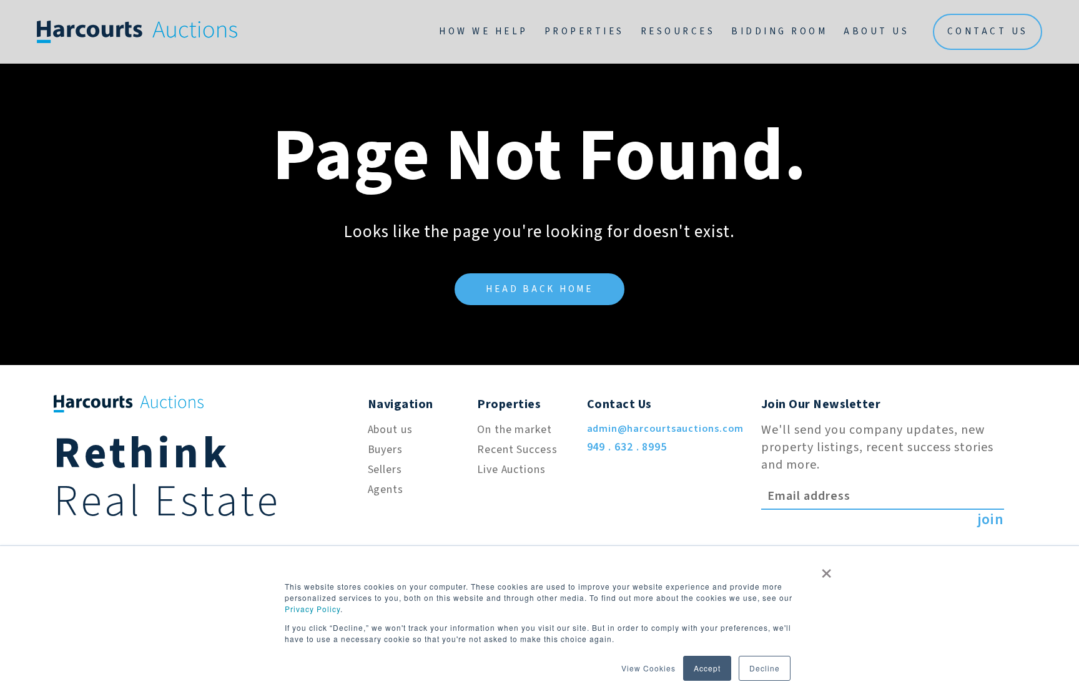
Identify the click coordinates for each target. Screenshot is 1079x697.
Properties (584, 31)
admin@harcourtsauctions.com (665, 429)
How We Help (483, 31)
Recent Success (517, 449)
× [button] (826, 569)
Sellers (385, 469)
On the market (514, 429)
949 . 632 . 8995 (627, 447)
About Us (876, 31)
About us (390, 429)
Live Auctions (511, 469)
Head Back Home (539, 289)
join (990, 520)
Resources (678, 31)
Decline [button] (764, 668)
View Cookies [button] (648, 668)
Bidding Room (779, 31)
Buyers (385, 449)
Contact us (987, 31)
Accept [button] (707, 668)
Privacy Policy (312, 608)
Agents (385, 489)
